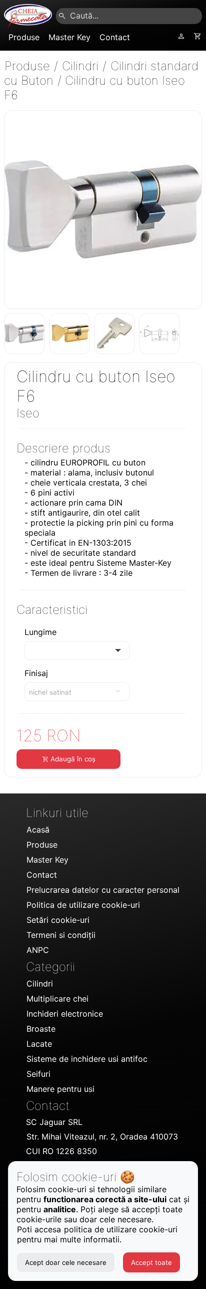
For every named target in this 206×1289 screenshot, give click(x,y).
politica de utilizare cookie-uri (121, 1229)
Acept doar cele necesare (65, 1262)
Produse (29, 66)
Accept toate (151, 1262)
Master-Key (150, 563)
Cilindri (82, 66)
